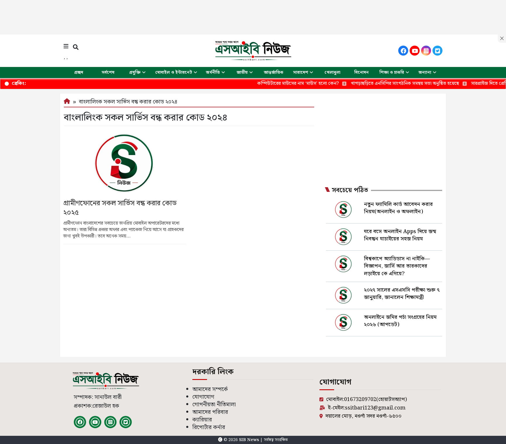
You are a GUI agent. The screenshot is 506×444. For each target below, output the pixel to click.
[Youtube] (415, 51)
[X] (437, 51)
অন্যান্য (424, 72)
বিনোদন (361, 72)
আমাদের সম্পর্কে (210, 389)
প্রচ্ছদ (78, 72)
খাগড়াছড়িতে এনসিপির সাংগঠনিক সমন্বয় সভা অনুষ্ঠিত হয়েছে (391, 83)
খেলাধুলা (332, 72)
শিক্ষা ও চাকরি (392, 72)
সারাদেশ (300, 72)
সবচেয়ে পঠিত (350, 190)
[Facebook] (403, 51)
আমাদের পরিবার (210, 412)
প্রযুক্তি (135, 72)
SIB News (249, 440)
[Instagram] (426, 51)
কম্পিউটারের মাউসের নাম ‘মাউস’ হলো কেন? (284, 83)
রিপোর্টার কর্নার (208, 427)
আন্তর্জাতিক (273, 72)
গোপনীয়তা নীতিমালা (214, 404)
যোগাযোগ (203, 397)
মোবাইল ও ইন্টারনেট (173, 72)
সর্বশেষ (108, 72)
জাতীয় (242, 72)
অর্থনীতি (213, 72)
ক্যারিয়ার (202, 419)
